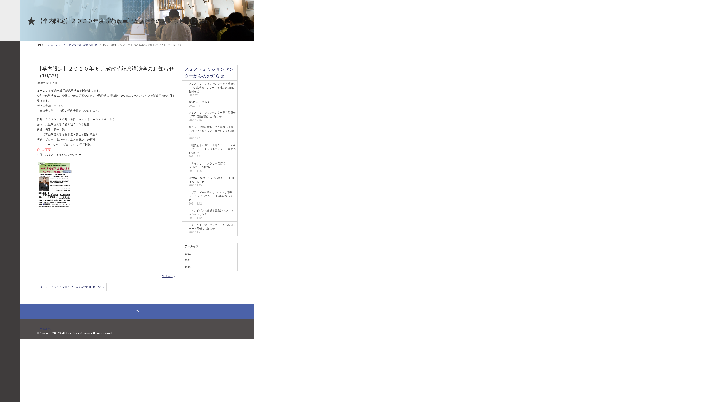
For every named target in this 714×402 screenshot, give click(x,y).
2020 (188, 267)
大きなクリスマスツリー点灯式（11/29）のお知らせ (207, 167)
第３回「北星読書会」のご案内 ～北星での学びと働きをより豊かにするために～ (212, 133)
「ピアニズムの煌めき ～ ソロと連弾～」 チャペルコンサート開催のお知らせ (211, 198)
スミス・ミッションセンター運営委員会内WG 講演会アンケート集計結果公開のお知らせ (212, 89)
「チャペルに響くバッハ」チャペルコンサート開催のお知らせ (212, 228)
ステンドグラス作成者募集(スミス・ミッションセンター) (211, 214)
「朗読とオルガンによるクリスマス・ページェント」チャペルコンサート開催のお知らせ (212, 151)
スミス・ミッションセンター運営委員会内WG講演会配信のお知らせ (212, 116)
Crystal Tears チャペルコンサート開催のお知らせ (211, 181)
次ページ (167, 276)
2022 (188, 253)
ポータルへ (44, 328)
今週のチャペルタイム (202, 103)
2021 (188, 260)
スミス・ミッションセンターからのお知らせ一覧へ (72, 287)
